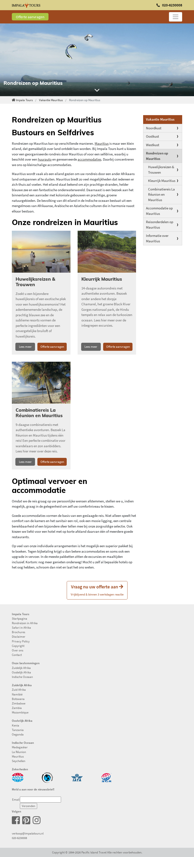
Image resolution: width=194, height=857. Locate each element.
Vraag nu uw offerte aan (97, 590)
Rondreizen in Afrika (25, 623)
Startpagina (19, 618)
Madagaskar (20, 747)
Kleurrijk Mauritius (161, 180)
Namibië (17, 694)
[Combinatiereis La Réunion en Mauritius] (41, 383)
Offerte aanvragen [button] (52, 346)
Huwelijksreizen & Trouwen (161, 170)
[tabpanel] (97, 59)
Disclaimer (18, 636)
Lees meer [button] (25, 346)
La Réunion (19, 752)
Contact (17, 655)
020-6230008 (19, 838)
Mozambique (20, 712)
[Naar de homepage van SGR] (106, 777)
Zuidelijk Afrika (21, 668)
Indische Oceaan (22, 677)
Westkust (152, 145)
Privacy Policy (21, 641)
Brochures (18, 632)
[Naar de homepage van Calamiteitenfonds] (47, 777)
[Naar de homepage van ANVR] (18, 777)
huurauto (45, 159)
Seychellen (18, 761)
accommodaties (89, 159)
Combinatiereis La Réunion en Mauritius (161, 194)
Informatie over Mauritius (157, 238)
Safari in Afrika (21, 627)
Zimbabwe (18, 703)
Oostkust (152, 136)
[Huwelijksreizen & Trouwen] (41, 252)
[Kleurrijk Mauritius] (107, 252)
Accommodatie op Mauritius (159, 211)
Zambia (17, 708)
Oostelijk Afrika (21, 672)
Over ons (17, 650)
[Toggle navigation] (175, 17)
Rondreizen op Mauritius (157, 156)
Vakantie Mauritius (50, 100)
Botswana (18, 699)
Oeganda (18, 734)
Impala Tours (24, 100)
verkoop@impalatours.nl (28, 833)
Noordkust (153, 128)
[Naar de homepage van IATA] (77, 777)
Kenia (15, 725)
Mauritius (102, 143)
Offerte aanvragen (30, 16)
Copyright (18, 646)
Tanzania (18, 730)
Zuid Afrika (19, 689)
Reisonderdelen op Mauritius (159, 225)
